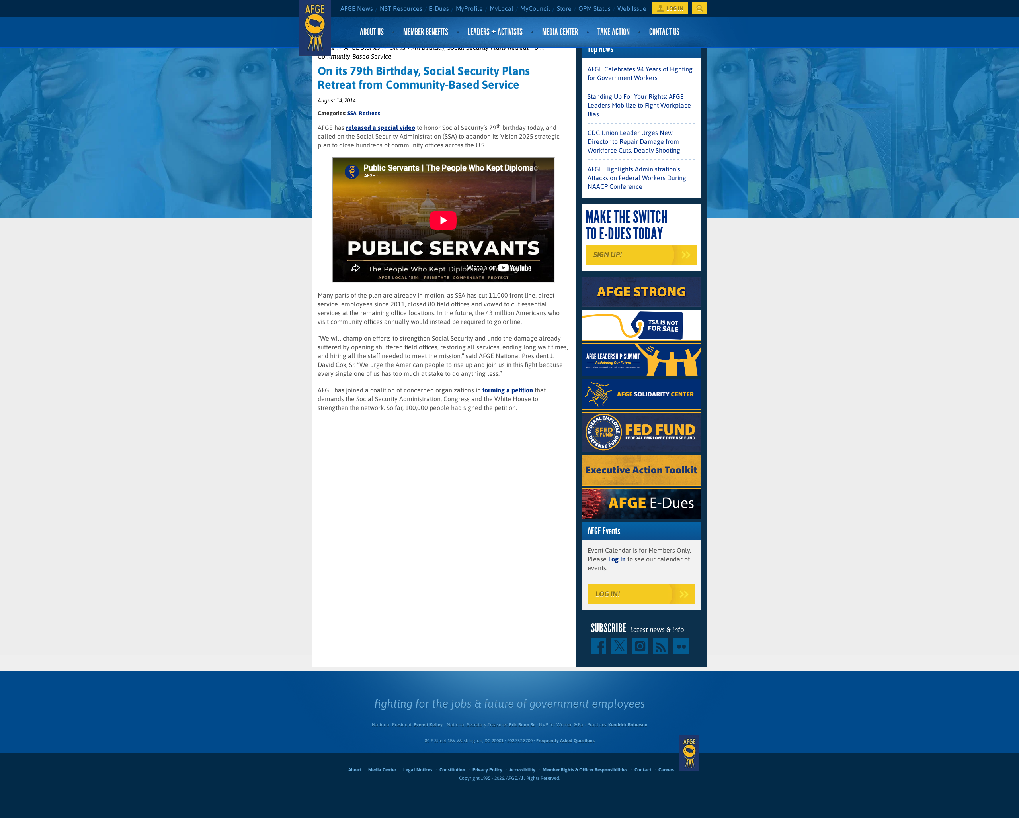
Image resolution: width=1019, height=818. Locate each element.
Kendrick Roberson (628, 725)
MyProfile (469, 8)
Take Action (613, 32)
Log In (617, 559)
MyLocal (501, 8)
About (354, 770)
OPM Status (594, 8)
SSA (352, 113)
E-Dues (439, 8)
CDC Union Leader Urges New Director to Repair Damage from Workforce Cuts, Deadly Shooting (634, 141)
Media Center (560, 32)
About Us (372, 32)
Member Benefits (425, 32)
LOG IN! (607, 594)
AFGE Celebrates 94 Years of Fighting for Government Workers (640, 73)
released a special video (380, 127)
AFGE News (356, 8)
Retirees (369, 113)
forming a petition (507, 390)
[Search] (699, 8)
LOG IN (674, 8)
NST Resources (401, 8)
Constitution (452, 770)
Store (564, 8)
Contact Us (664, 32)
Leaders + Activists (495, 32)
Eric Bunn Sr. (522, 725)
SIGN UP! (607, 254)
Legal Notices (417, 770)
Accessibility (522, 770)
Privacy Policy (487, 770)
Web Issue (631, 8)
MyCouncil (535, 8)
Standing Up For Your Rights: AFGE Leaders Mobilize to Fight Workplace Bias (639, 105)
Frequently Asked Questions (565, 740)
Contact (642, 770)
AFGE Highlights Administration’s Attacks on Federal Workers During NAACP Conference (637, 177)
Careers (666, 770)
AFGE (689, 753)
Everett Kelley (428, 725)
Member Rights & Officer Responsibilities (585, 770)
